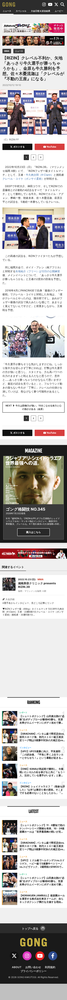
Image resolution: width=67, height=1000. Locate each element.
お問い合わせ (33, 967)
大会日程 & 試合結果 (40, 11)
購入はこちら (33, 532)
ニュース (7, 11)
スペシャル (21, 11)
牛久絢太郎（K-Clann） (40, 174)
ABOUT (16, 967)
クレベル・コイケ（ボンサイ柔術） (23, 178)
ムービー (59, 11)
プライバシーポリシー (33, 971)
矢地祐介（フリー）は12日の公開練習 (37, 271)
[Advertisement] (33, 658)
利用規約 (50, 967)
